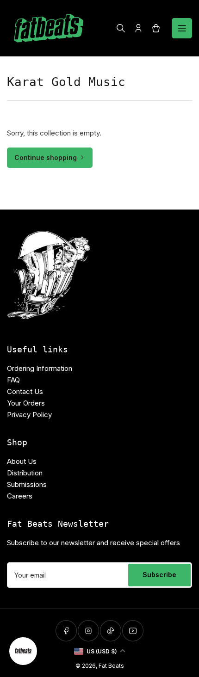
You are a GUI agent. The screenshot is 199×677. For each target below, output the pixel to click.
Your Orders (26, 403)
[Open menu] (182, 28)
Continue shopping (45, 157)
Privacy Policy (29, 414)
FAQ (13, 379)
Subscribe (159, 575)
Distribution (25, 472)
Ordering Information (39, 368)
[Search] (121, 28)
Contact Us (25, 391)
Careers (19, 496)
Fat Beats (111, 665)
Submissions (27, 484)
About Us (22, 461)
